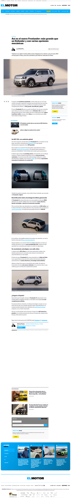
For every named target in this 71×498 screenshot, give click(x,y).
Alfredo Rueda (20, 48)
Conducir (18, 11)
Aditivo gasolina (38, 0)
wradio (33, 494)
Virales (27, 11)
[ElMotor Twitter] (39, 485)
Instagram (44, 320)
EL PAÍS (5, 456)
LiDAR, (33, 158)
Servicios (48, 11)
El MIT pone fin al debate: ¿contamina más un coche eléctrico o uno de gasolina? (48, 462)
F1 (5, 0)
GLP (34, 0)
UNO (30, 494)
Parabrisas (19, 0)
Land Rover (32, 330)
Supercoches (44, 0)
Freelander (28, 330)
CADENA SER (6, 462)
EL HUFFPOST (6, 453)
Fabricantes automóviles (22, 330)
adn (51, 493)
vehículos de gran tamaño (22, 149)
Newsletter (39, 11)
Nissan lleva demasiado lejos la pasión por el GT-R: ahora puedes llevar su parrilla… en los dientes (37, 393)
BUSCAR (55, 123)
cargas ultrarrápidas (16, 209)
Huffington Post (24, 494)
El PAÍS (23, 493)
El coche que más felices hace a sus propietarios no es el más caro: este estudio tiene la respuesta (61, 462)
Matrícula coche (24, 0)
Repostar (12, 0)
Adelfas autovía (30, 0)
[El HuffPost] (64, 5)
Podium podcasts (33, 496)
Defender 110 (31, 143)
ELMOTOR (6, 450)
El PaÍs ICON (38, 496)
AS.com (47, 493)
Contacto (32, 485)
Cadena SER (44, 493)
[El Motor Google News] (44, 485)
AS (4, 459)
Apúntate (15, 436)
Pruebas (22, 11)
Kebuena (54, 494)
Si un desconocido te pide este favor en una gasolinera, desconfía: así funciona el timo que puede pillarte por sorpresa (23, 462)
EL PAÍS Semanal (46, 494)
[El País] (52, 5)
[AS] (55, 5)
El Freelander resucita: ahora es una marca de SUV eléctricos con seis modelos (33, 124)
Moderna (28, 496)
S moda (42, 496)
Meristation (52, 496)
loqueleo (47, 496)
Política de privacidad (8, 485)
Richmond (22, 496)
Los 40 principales (28, 493)
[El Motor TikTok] (42, 485)
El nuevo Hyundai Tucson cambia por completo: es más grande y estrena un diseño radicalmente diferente (38, 406)
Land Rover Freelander (38, 330)
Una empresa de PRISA (13, 494)
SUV (42, 330)
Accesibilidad (28, 485)
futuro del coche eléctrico (28, 240)
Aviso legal (2, 485)
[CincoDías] (59, 5)
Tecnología (32, 11)
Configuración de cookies (15, 485)
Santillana (33, 493)
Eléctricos (13, 11)
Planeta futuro (50, 494)
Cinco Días (37, 494)
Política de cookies (23, 485)
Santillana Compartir (39, 493)
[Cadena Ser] (69, 5)
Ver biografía (20, 327)
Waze (16, 0)
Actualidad (7, 11)
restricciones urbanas (40, 307)
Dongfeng (8, 0)
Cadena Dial (42, 494)
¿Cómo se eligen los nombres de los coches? (30, 130)
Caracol (55, 493)
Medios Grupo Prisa (13, 496)
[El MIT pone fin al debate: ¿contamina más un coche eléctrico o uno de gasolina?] (49, 457)
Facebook (37, 320)
